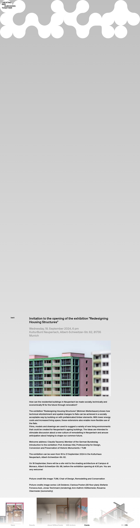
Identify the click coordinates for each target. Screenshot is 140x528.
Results (32, 525)
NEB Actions (70, 525)
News (13, 525)
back (13, 318)
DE (122, 525)
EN (126, 525)
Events (86, 525)
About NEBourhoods (55, 525)
